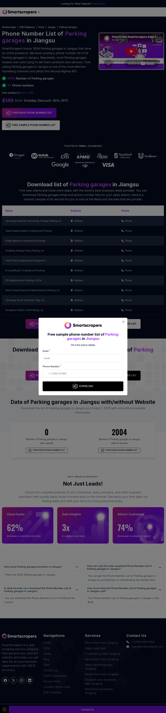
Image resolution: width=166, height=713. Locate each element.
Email (46, 350)
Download (86, 386)
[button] (46, 373)
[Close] (123, 322)
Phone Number (52, 366)
